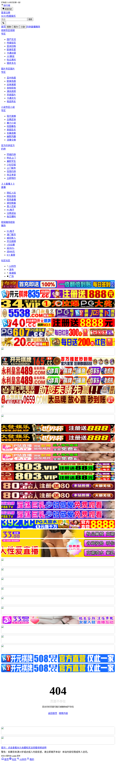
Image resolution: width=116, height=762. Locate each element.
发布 (11, 269)
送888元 (11, 251)
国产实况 (11, 39)
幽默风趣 (11, 136)
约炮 (28, 27)
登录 (3, 12)
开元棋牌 (11, 241)
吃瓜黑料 (11, 60)
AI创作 (12, 266)
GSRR (14, 756)
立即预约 (11, 178)
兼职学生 (11, 161)
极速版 (12, 273)
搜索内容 (63, 713)
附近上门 (11, 158)
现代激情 (11, 116)
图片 (16, 27)
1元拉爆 (11, 245)
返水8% (10, 248)
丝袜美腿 (11, 84)
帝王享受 (11, 175)
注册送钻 (11, 213)
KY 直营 (11, 255)
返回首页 (52, 713)
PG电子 (10, 210)
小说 (23, 27)
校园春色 (11, 126)
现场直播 (11, 199)
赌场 (38, 27)
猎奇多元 (11, 63)
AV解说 (10, 56)
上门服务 (11, 168)
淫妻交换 (11, 140)
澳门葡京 (11, 234)
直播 (33, 27)
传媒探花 (11, 43)
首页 (3, 27)
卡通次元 (11, 98)
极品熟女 (11, 101)
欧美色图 (11, 81)
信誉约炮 (11, 171)
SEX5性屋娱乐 (8, 16)
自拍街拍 (11, 88)
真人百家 (11, 206)
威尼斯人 (11, 238)
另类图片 (11, 95)
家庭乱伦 (11, 129)
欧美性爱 (11, 49)
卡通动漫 (11, 53)
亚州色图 (11, 78)
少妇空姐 (11, 164)
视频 (9, 27)
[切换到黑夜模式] (3, 23)
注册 (8, 12)
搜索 (30, 19)
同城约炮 (11, 154)
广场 (11, 276)
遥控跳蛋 (11, 203)
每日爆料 (11, 216)
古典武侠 (11, 119)
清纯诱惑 (11, 91)
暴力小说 (11, 123)
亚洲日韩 (11, 46)
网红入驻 (11, 193)
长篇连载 (11, 133)
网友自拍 (11, 196)
